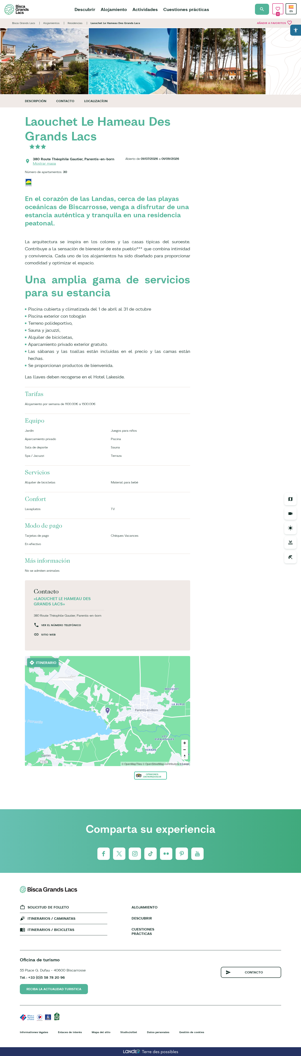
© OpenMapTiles (132, 764)
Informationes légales (34, 1032)
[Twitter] (119, 854)
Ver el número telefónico (61, 625)
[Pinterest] (182, 854)
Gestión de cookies (191, 1032)
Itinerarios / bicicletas (51, 929)
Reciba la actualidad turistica (53, 989)
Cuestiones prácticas (186, 9)
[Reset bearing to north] (184, 756)
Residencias (75, 23)
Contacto (65, 101)
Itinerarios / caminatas (51, 918)
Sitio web (48, 634)
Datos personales (158, 1032)
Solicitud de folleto (48, 907)
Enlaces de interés (70, 1032)
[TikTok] (150, 854)
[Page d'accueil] (16, 9)
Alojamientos (51, 23)
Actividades (145, 9)
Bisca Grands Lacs (23, 23)
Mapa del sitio (101, 1032)
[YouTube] (197, 854)
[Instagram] (135, 854)
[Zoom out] (184, 749)
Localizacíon (96, 101)
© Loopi (184, 764)
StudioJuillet (128, 1032)
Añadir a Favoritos (274, 22)
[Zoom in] (184, 743)
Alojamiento (114, 9)
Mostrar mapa (44, 163)
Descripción (35, 101)
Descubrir (84, 9)
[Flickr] (166, 854)
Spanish (291, 7)
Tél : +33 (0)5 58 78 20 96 (42, 977)
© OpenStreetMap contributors (161, 764)
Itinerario (46, 662)
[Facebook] (103, 854)
